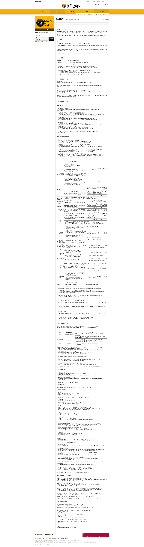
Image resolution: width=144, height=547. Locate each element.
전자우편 (62, 538)
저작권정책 (58, 538)
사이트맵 (66, 538)
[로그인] (107, 1)
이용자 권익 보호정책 (52, 538)
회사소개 (36, 538)
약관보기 (40, 538)
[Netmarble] (39, 1)
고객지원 (103, 19)
